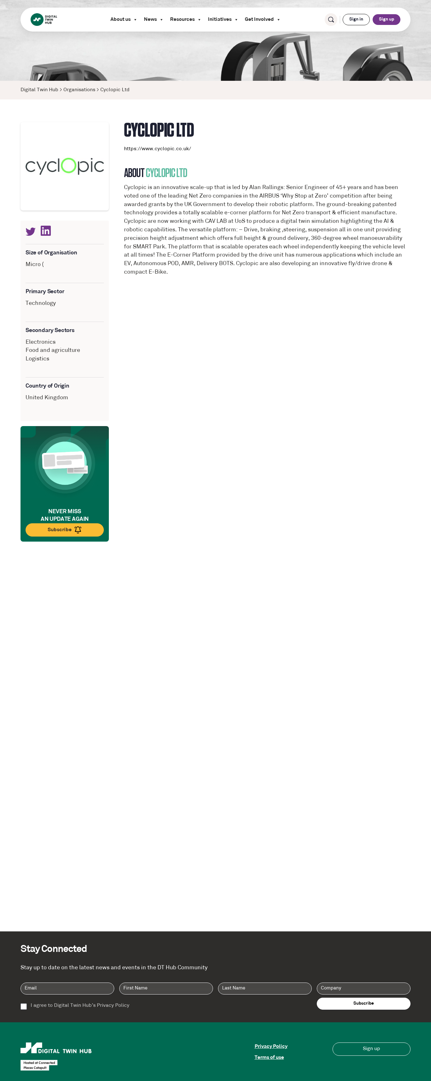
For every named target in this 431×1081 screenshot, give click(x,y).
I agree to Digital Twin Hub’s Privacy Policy (80, 1005)
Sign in (356, 19)
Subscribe (60, 529)
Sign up (386, 19)
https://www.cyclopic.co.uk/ (157, 148)
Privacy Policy (271, 1046)
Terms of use (269, 1057)
